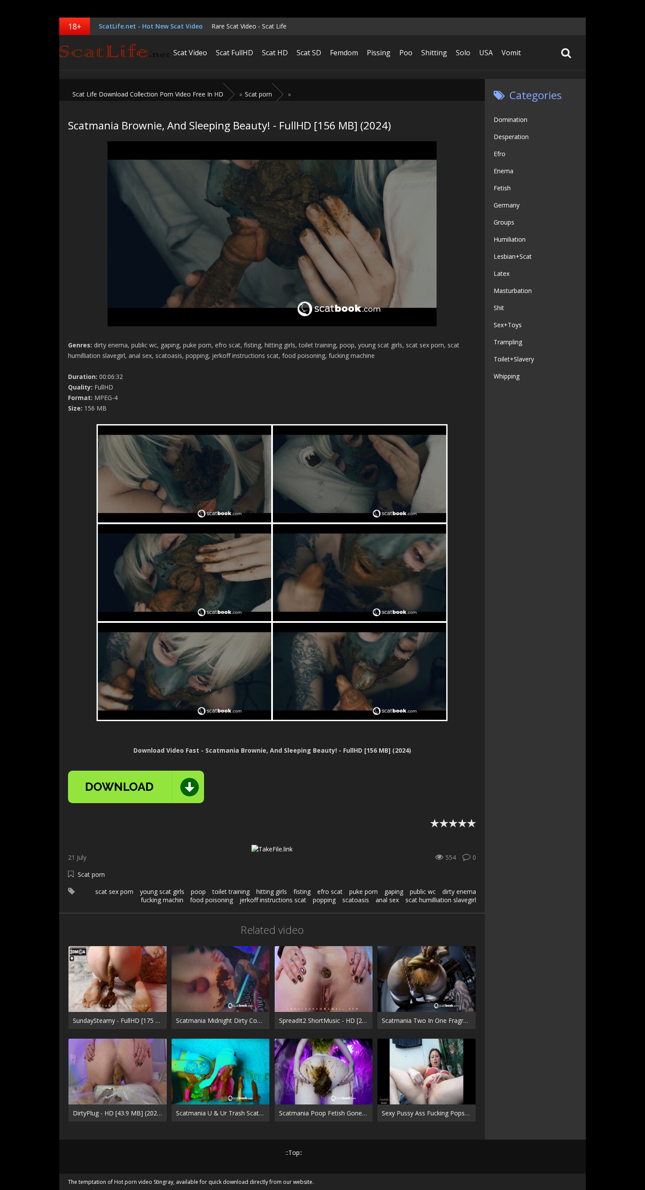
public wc (423, 891)
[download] (136, 787)
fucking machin (162, 900)
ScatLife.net (114, 52)
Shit (499, 308)
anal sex (387, 900)
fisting (302, 891)
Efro (499, 154)
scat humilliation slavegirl (440, 900)
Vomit (511, 52)
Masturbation (513, 290)
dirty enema (459, 891)
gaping (393, 891)
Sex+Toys (508, 325)
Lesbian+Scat (513, 256)
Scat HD (275, 52)
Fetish (502, 188)
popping (324, 900)
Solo (463, 52)
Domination (510, 119)
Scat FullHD (234, 52)
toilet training (231, 891)
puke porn (363, 891)
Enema (503, 171)
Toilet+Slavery (514, 359)
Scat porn (91, 874)
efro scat (330, 891)
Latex (501, 273)
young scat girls (162, 891)
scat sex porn (114, 891)
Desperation (511, 136)
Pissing (379, 52)
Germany (507, 205)
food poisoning (211, 900)
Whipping (507, 376)
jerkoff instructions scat (273, 900)
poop (198, 891)
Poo (405, 52)
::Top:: (294, 1152)
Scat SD (309, 52)
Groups (504, 222)
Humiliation (510, 239)
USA (486, 52)
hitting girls (271, 891)
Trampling (508, 342)
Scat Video (190, 52)
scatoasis (355, 900)
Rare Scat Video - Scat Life (249, 26)
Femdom (344, 52)
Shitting (434, 52)
